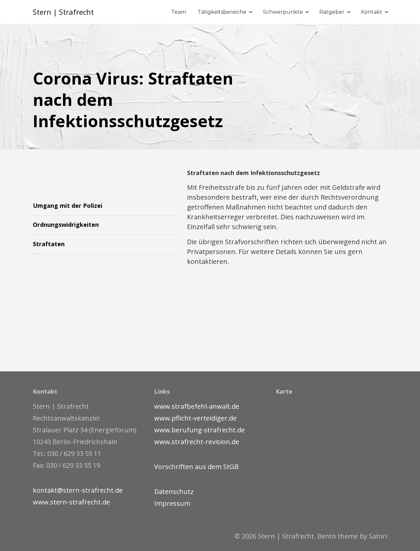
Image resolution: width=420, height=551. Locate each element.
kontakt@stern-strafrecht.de (78, 490)
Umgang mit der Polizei (67, 205)
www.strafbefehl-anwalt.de (196, 406)
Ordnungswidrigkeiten (66, 224)
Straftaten (49, 244)
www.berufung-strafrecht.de (199, 429)
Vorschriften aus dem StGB (196, 466)
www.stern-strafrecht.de (71, 502)
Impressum (172, 503)
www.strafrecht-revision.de (196, 441)
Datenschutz (174, 491)
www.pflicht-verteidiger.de (195, 418)
